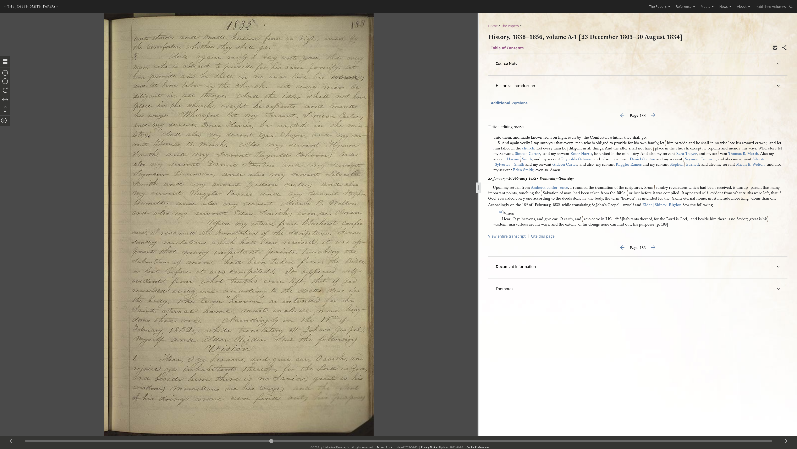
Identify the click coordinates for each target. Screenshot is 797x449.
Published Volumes (771, 6)
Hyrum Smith (519, 159)
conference (557, 187)
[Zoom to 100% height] (5, 109)
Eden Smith (523, 170)
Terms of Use (384, 447)
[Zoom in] (5, 73)
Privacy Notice (429, 447)
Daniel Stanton (642, 159)
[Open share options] (784, 48)
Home (493, 25)
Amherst (538, 187)
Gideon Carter (564, 164)
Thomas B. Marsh (743, 153)
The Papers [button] (658, 6)
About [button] (742, 6)
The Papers (510, 25)
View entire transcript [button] (507, 236)
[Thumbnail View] (5, 62)
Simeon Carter (527, 153)
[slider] (398, 441)
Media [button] (705, 6)
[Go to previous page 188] (12, 441)
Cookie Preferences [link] (478, 447)
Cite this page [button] (543, 236)
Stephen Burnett (684, 164)
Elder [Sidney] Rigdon (661, 204)
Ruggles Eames (629, 164)
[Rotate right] (5, 90)
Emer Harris (581, 153)
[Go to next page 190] (785, 441)
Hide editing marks (507, 127)
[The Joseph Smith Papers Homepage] (31, 7)
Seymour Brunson (700, 159)
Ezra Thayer (686, 153)
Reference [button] (684, 6)
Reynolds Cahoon (576, 159)
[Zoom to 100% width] (5, 100)
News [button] (723, 6)
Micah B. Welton (750, 164)
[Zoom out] (5, 81)
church (528, 148)
